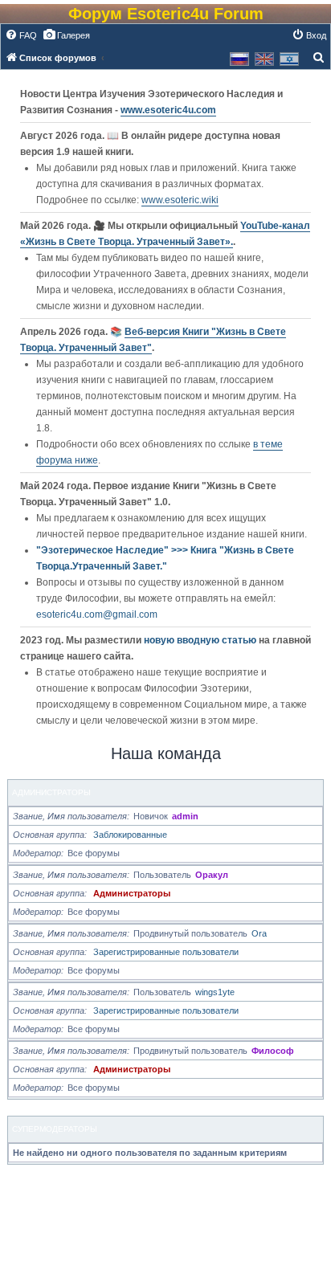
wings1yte (215, 992)
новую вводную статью (201, 640)
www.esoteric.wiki (180, 200)
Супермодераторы (54, 1129)
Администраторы (51, 792)
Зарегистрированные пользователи (166, 952)
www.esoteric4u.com (168, 110)
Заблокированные (130, 834)
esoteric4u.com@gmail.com (96, 614)
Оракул (211, 875)
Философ (272, 1050)
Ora (259, 933)
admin (185, 816)
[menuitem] (21, 35)
